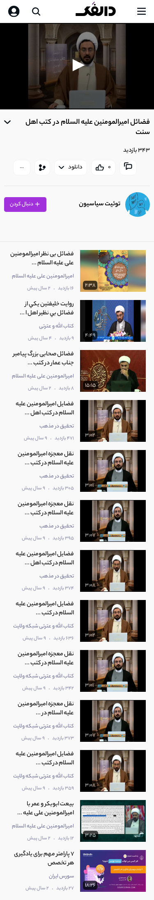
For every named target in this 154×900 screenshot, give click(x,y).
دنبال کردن (22, 204)
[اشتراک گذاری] (42, 167)
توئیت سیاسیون (99, 204)
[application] (77, 66)
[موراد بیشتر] (21, 167)
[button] (77, 65)
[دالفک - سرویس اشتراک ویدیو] (102, 11)
